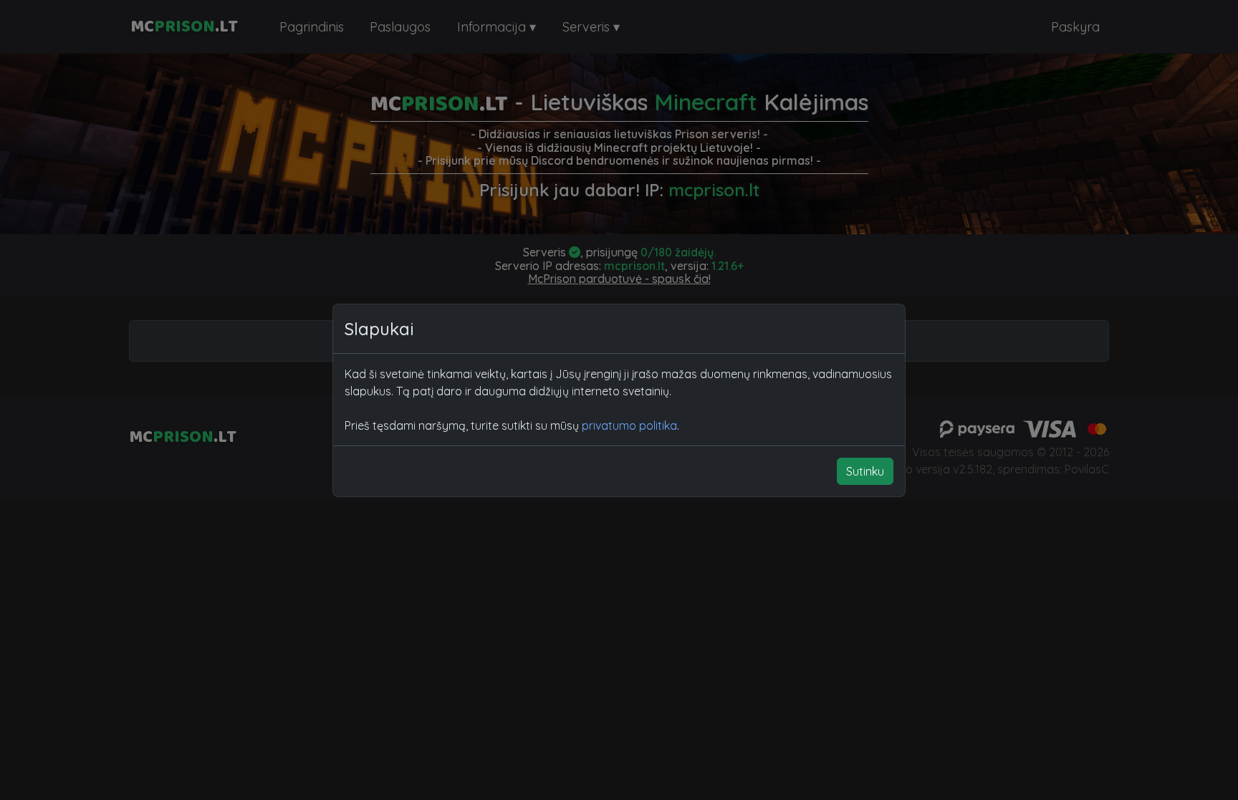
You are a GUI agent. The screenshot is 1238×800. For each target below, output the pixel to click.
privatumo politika (629, 425)
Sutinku (865, 471)
